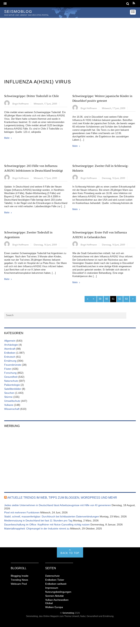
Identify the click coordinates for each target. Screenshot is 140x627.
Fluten (7, 368)
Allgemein (9, 340)
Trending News (19, 579)
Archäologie (11, 344)
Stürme (8, 396)
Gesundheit (11, 376)
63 (126, 298)
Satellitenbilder (12, 388)
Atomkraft (9, 348)
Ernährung (10, 360)
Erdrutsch (9, 356)
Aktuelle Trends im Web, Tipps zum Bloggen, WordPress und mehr (62, 497)
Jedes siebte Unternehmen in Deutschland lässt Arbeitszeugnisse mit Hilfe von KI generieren (57, 505)
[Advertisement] (70, 45)
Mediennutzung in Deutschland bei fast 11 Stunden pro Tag (38, 520)
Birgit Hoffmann (20, 103)
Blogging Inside (19, 575)
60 (106, 298)
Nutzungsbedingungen (58, 591)
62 (119, 298)
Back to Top (70, 553)
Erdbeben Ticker (54, 579)
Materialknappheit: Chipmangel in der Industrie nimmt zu (36, 528)
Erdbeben (9, 352)
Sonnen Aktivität (54, 595)
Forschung (10, 372)
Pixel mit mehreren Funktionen (22, 512)
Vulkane (8, 404)
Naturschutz (11, 380)
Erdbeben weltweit (55, 583)
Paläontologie (12, 384)
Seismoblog (68, 613)
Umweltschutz (12, 400)
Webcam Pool (19, 583)
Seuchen (9, 392)
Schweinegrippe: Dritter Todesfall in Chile (31, 96)
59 (100, 298)
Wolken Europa (54, 607)
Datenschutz (52, 575)
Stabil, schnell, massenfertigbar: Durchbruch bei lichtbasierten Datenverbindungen (51, 516)
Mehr (6, 138)
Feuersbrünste (12, 364)
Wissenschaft (12, 408)
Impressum (51, 587)
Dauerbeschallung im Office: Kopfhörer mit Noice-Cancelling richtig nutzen (47, 524)
